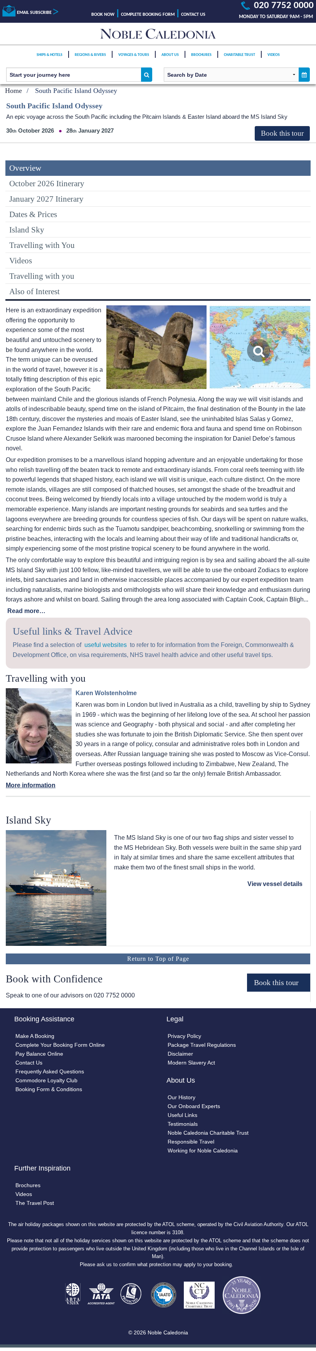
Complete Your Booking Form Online (60, 1045)
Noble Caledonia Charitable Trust (208, 1133)
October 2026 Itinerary (46, 183)
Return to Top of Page (158, 958)
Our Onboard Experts (194, 1106)
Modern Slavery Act (191, 1063)
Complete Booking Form (148, 14)
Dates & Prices (33, 214)
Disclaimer (180, 1054)
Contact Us (193, 14)
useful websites (105, 645)
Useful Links (182, 1115)
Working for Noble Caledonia (203, 1150)
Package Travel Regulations (202, 1045)
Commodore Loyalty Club (46, 1080)
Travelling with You (42, 245)
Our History (181, 1097)
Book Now (102, 14)
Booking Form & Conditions (48, 1089)
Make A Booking (34, 1036)
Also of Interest (34, 291)
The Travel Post (34, 1203)
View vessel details (275, 884)
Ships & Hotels (49, 55)
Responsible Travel (191, 1142)
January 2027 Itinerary (46, 198)
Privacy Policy (184, 1036)
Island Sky (26, 229)
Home (13, 90)
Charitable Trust (239, 55)
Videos (273, 55)
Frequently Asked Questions (49, 1071)
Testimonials (183, 1124)
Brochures (201, 55)
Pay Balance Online (39, 1054)
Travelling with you (41, 275)
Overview (25, 167)
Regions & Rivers (90, 55)
